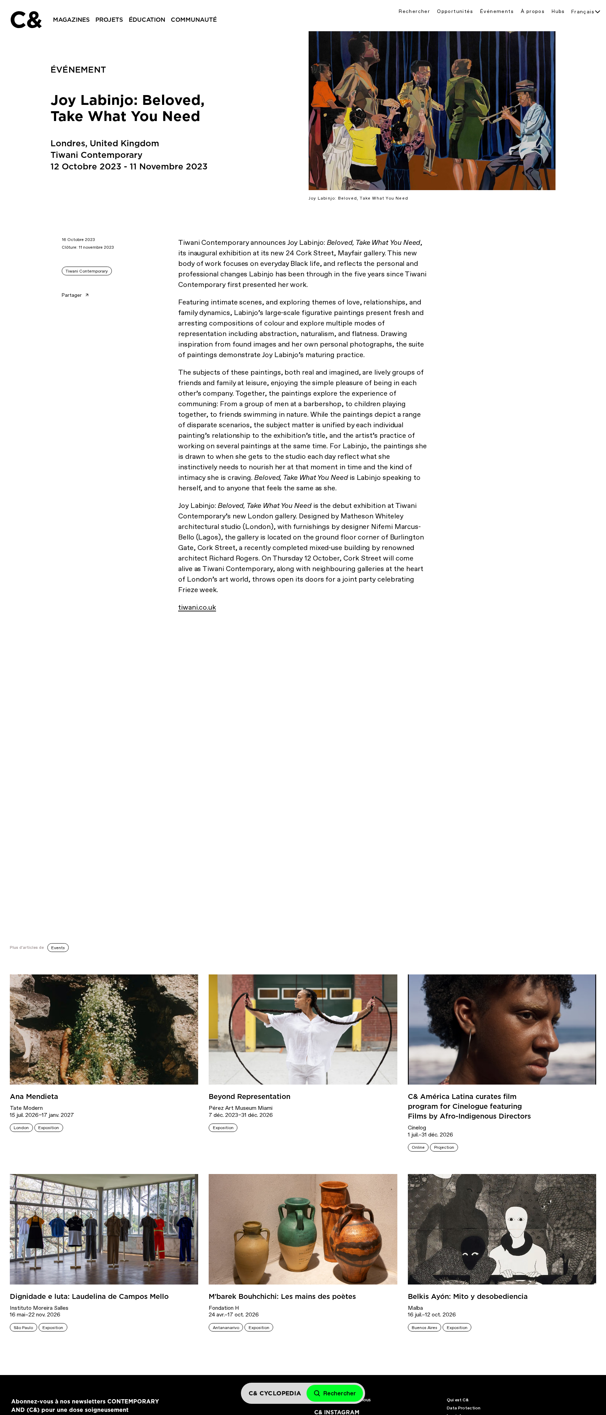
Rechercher (414, 11)
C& (25, 19)
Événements (497, 11)
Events (58, 947)
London (21, 1127)
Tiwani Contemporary (87, 271)
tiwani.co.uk (197, 607)
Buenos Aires (424, 1327)
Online (418, 1147)
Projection (444, 1147)
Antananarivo (226, 1327)
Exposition (48, 1127)
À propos (533, 11)
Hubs (558, 11)
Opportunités (455, 11)
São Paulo (23, 1327)
